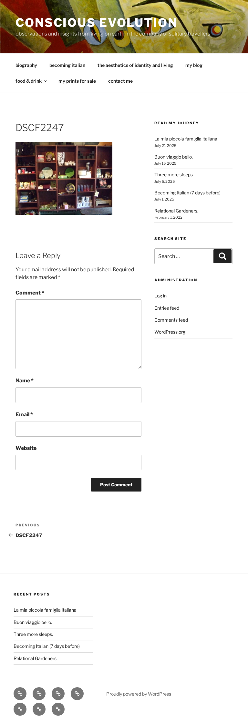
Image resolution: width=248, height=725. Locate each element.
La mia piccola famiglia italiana (185, 138)
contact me (120, 81)
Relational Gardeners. (176, 210)
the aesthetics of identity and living (135, 65)
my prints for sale (77, 81)
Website (26, 448)
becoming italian (67, 65)
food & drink (29, 81)
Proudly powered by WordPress (138, 694)
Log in (160, 295)
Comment (30, 293)
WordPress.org (169, 332)
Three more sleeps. (174, 174)
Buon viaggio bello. (173, 157)
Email (24, 414)
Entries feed (166, 308)
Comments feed (171, 320)
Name (25, 381)
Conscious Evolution (97, 23)
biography (26, 65)
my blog (193, 65)
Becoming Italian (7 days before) (187, 192)
